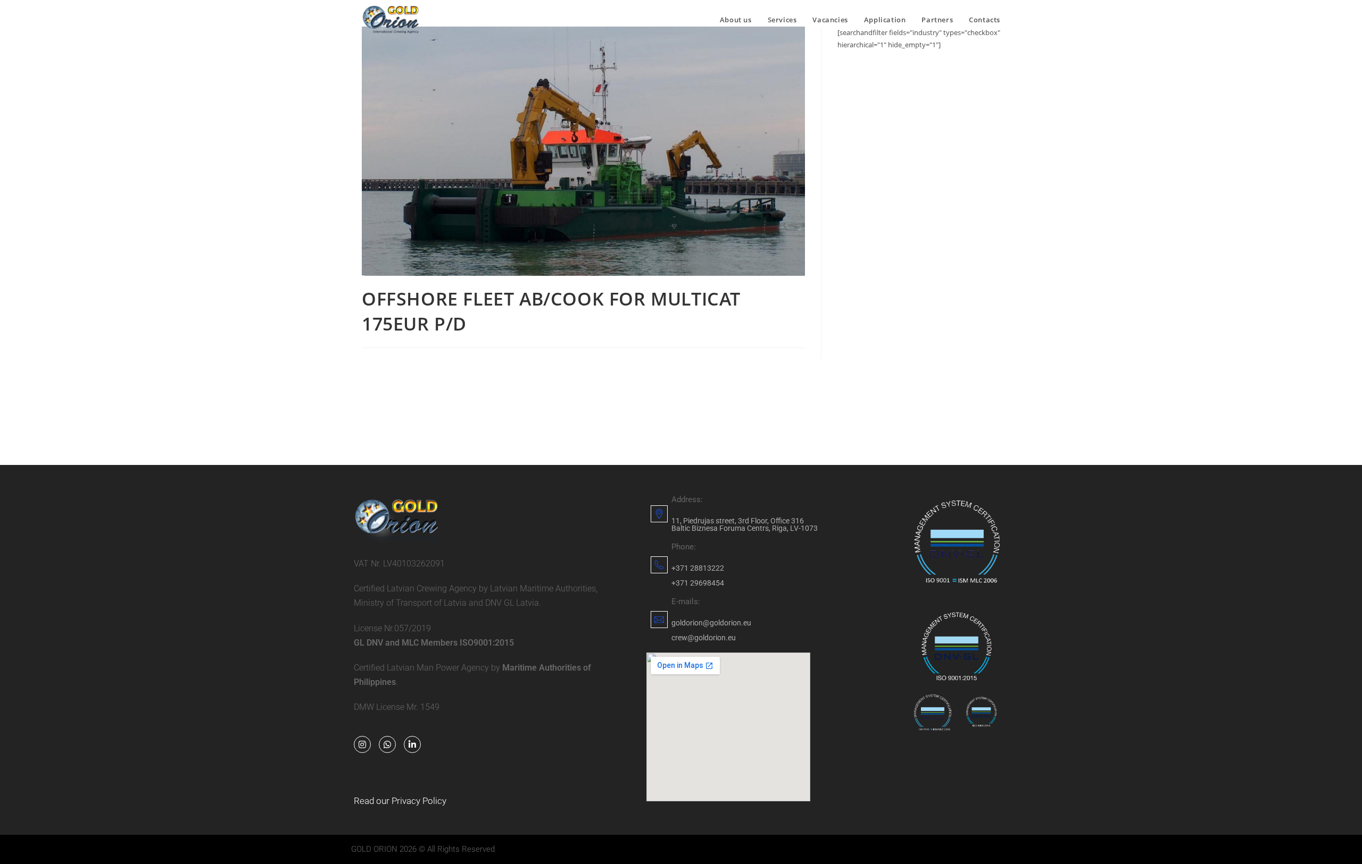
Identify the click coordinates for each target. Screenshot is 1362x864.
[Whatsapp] (387, 744)
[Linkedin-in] (412, 744)
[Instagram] (362, 744)
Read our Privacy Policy (400, 800)
